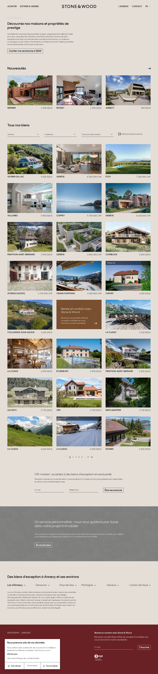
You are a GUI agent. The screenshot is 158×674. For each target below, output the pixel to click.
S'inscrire (144, 647)
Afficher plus (12, 654)
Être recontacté (113, 490)
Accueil (10, 18)
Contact (137, 7)
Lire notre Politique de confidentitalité (23, 659)
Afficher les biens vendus (131, 134)
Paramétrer (32, 666)
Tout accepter (52, 666)
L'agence (124, 7)
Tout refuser (16, 666)
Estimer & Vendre (29, 7)
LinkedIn (25, 633)
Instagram (13, 633)
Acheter (12, 7)
